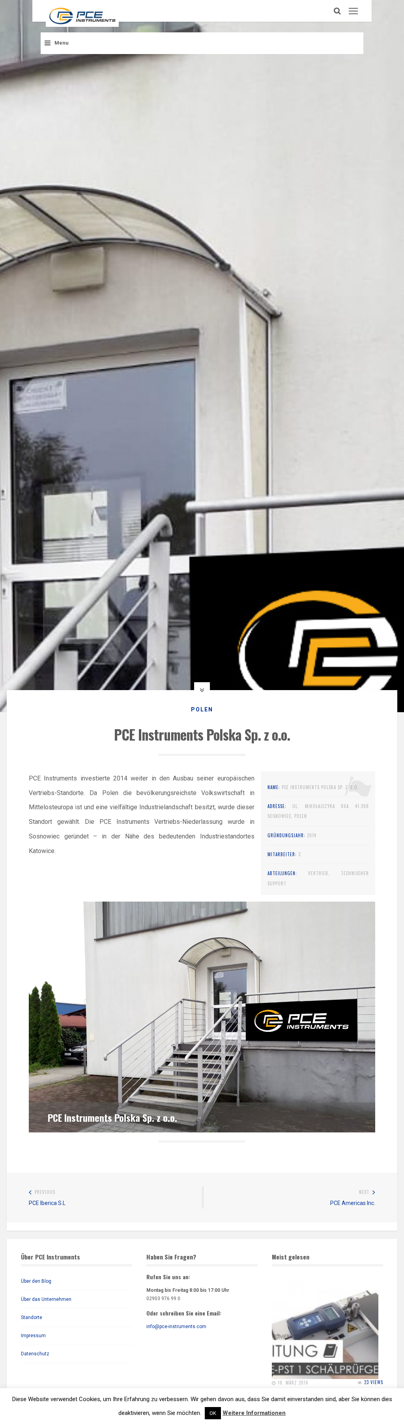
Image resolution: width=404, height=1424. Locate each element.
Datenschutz (35, 1354)
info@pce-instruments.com (176, 1326)
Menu (61, 43)
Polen (202, 709)
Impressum (33, 1335)
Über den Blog (36, 1281)
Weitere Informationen (254, 1413)
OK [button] (212, 1413)
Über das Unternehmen (46, 1299)
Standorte (31, 1317)
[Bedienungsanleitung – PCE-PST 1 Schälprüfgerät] (325, 1325)
